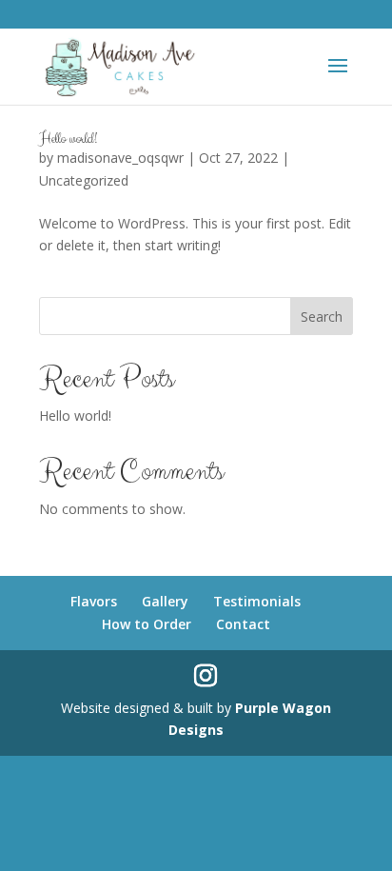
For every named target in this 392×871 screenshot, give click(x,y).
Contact (243, 624)
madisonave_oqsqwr (120, 157)
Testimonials (257, 601)
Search (322, 316)
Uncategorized (83, 180)
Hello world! (68, 138)
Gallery (165, 601)
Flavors (93, 601)
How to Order (146, 624)
